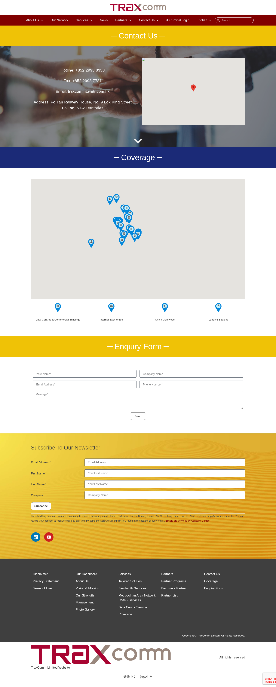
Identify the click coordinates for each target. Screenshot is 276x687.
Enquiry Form (213, 588)
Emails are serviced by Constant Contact (188, 520)
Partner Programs (173, 581)
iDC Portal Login (177, 20)
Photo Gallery (85, 609)
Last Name (38, 484)
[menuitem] (204, 20)
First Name (39, 473)
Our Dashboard (86, 574)
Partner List (169, 595)
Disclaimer (40, 574)
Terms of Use (42, 588)
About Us (32, 20)
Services (82, 20)
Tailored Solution (130, 581)
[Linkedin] (35, 537)
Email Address (41, 462)
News (104, 20)
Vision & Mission (87, 588)
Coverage (125, 614)
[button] (193, 87)
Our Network (59, 20)
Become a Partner (174, 588)
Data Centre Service (132, 607)
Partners (121, 20)
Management (85, 602)
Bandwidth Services (132, 588)
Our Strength (85, 595)
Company (37, 495)
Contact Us (147, 20)
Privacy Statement (46, 581)
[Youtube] (49, 537)
